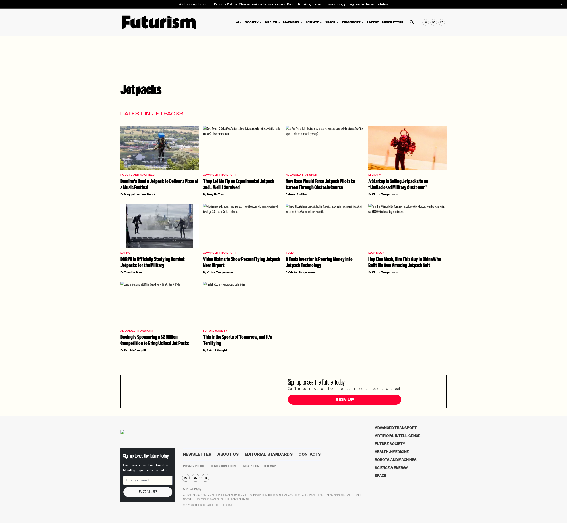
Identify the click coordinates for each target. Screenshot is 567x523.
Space (330, 22)
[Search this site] (412, 22)
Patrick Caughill (135, 350)
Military (374, 174)
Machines (291, 22)
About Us (228, 454)
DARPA (125, 252)
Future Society (215, 330)
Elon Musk (376, 252)
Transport (351, 22)
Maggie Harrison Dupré (139, 194)
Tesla (290, 252)
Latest (373, 22)
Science (312, 22)
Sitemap (270, 466)
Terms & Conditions (223, 466)
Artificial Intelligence (397, 436)
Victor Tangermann (385, 194)
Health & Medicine (392, 452)
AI (237, 22)
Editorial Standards (269, 454)
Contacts (310, 454)
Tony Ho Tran (215, 194)
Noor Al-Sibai (298, 194)
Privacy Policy (225, 4)
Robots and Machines (137, 174)
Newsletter (392, 22)
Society (252, 22)
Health (271, 22)
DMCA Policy (251, 466)
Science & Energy (391, 468)
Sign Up (344, 399)
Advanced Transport (220, 174)
